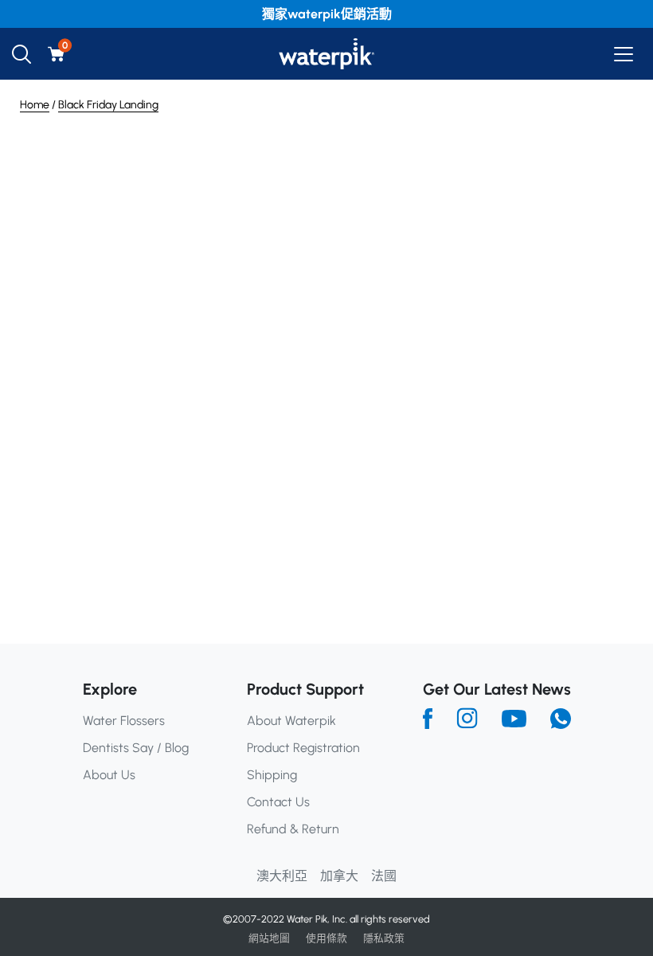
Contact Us (278, 801)
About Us (109, 774)
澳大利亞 (281, 876)
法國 (384, 876)
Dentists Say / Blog (136, 747)
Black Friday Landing (108, 105)
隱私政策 (384, 938)
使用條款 (326, 938)
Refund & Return (293, 828)
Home (34, 105)
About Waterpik (291, 720)
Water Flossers (124, 720)
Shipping (272, 774)
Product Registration (303, 747)
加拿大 (339, 876)
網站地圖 (269, 938)
